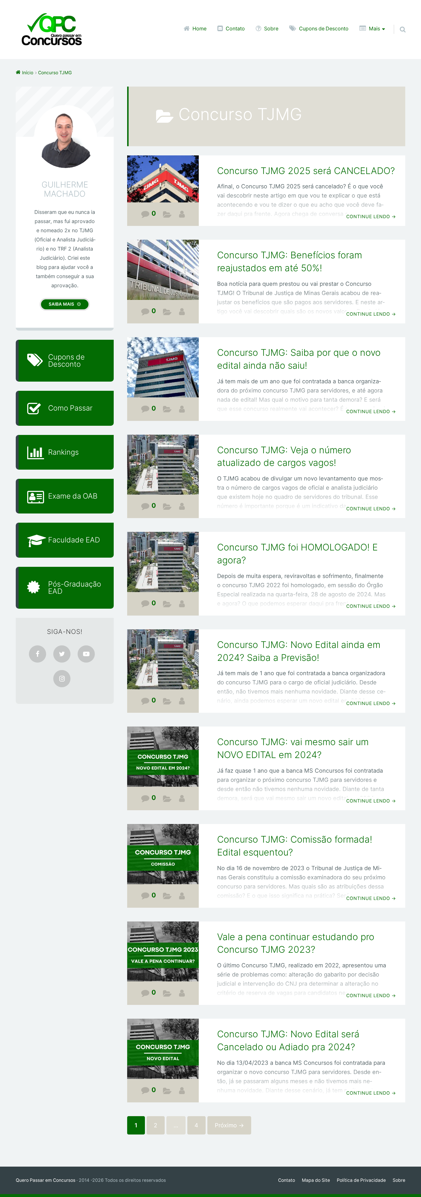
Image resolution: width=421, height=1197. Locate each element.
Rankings (63, 452)
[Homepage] (51, 29)
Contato (235, 28)
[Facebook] (37, 654)
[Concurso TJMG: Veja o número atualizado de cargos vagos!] (163, 469)
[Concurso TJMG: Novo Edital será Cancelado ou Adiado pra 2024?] (163, 1053)
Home (199, 28)
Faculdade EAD (74, 540)
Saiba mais (61, 304)
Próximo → (229, 1125)
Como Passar (70, 408)
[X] (61, 654)
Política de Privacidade (361, 1180)
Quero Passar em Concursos (45, 1180)
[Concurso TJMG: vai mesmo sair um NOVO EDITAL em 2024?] (163, 760)
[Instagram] (61, 678)
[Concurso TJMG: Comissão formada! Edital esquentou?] (163, 858)
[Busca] (397, 22)
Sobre (271, 28)
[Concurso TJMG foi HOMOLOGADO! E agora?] (163, 566)
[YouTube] (86, 654)
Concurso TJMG (167, 215)
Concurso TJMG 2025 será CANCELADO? (306, 170)
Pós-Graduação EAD (74, 587)
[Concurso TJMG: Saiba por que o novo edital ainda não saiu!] (163, 371)
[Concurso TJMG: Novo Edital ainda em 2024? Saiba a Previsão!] (163, 663)
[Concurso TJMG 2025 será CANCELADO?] (163, 182)
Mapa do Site (316, 1180)
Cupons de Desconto (324, 28)
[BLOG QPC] (182, 214)
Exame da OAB (72, 496)
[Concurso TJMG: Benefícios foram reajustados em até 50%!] (163, 274)
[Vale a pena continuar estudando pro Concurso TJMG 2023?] (163, 955)
